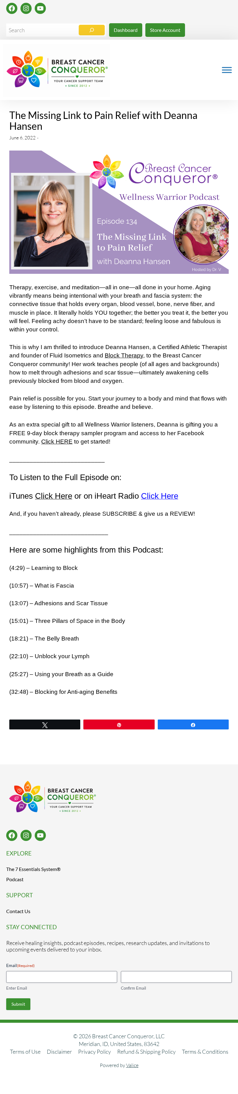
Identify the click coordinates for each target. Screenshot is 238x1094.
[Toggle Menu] (227, 70)
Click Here (53, 496)
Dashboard (126, 30)
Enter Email (16, 988)
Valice (132, 1065)
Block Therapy (124, 355)
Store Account (165, 30)
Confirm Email (133, 988)
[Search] (92, 30)
